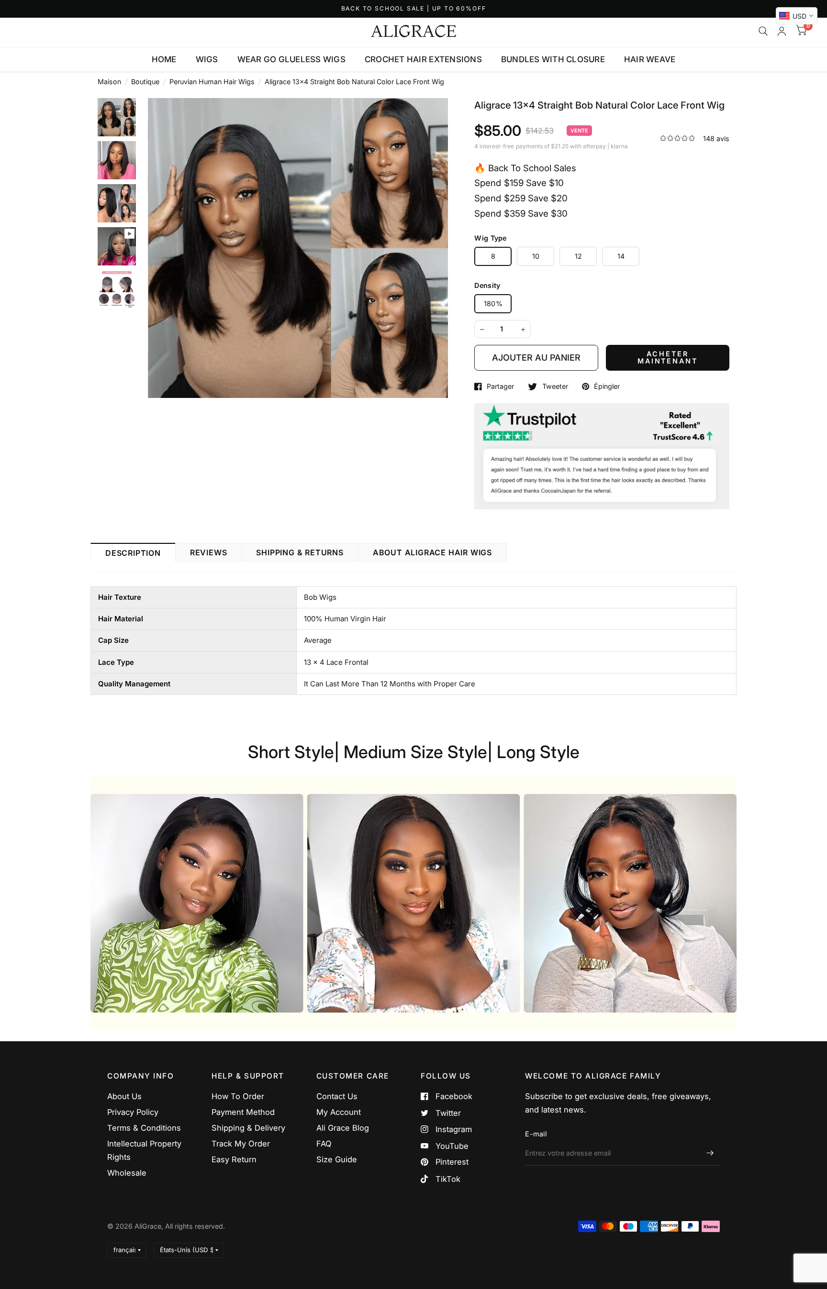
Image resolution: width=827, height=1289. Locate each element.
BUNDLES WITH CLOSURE (553, 59)
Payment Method (243, 1112)
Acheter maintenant (667, 357)
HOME (164, 59)
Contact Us (337, 1096)
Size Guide (336, 1159)
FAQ (324, 1143)
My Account (338, 1112)
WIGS (207, 59)
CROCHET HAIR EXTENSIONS (423, 59)
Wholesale (126, 1173)
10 (536, 256)
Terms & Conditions (144, 1128)
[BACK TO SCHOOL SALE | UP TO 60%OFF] (413, 9)
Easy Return (234, 1159)
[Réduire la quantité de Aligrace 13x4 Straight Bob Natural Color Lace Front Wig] (482, 329)
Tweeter (555, 386)
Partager (500, 386)
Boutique (145, 81)
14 (621, 256)
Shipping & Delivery (248, 1128)
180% (493, 303)
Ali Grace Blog (342, 1128)
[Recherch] (763, 31)
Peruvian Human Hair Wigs (212, 81)
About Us (124, 1096)
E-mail (536, 1134)
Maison (109, 81)
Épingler (607, 386)
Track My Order (241, 1143)
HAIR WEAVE (650, 59)
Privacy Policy (132, 1112)
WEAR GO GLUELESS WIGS (291, 59)
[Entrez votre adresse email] (710, 1153)
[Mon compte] (781, 31)
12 (578, 256)
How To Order (238, 1096)
